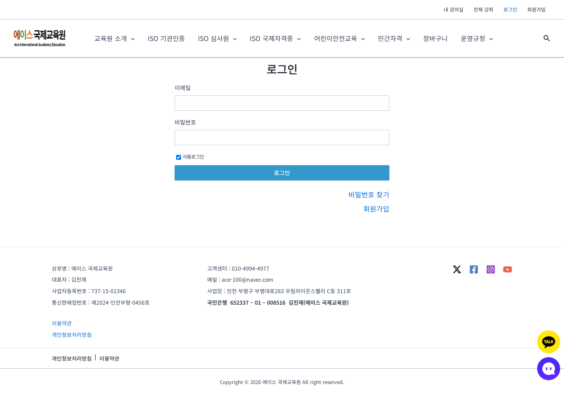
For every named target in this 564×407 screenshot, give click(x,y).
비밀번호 (185, 122)
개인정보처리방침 (72, 334)
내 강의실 (453, 9)
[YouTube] (507, 269)
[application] (131, 38)
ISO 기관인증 (166, 38)
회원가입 (536, 9)
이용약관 (62, 323)
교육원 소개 (110, 38)
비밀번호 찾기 (368, 194)
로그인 (510, 9)
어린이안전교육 (335, 38)
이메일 (183, 88)
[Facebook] (473, 269)
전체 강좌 (483, 9)
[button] (547, 38)
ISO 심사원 (213, 38)
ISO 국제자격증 (271, 38)
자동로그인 (193, 156)
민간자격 (390, 38)
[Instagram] (490, 269)
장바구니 (435, 38)
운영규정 (473, 38)
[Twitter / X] (457, 269)
